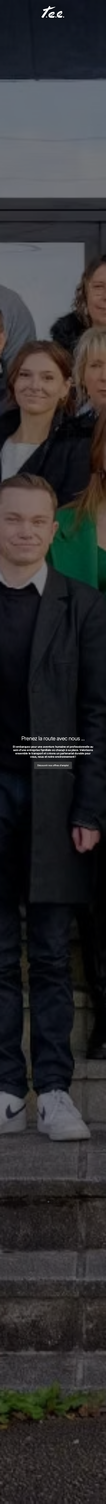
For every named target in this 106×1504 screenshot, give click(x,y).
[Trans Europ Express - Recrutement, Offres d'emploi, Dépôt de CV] (53, 12)
